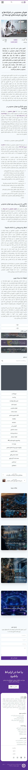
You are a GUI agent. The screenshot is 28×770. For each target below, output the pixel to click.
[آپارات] (25, 758)
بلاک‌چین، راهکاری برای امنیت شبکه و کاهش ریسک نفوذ (14, 609)
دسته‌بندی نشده (14, 433)
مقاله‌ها (14, 419)
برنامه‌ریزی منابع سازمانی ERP (14, 440)
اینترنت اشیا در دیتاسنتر (19, 577)
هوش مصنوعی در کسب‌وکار (10, 209)
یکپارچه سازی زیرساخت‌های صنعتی (14, 447)
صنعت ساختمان (14, 429)
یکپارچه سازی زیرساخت (19, 719)
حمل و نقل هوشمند (14, 401)
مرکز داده (14, 444)
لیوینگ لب (14, 394)
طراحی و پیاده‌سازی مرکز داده (17, 715)
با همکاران (14, 465)
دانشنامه (14, 422)
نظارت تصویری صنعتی (14, 415)
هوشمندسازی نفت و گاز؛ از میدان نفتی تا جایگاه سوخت (15, 544)
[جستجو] (11, 2)
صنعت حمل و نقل (22, 731)
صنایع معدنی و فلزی (22, 729)
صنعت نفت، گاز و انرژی (14, 458)
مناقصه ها (21, 722)
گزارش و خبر (14, 426)
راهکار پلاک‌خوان (20, 717)
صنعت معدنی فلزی (14, 455)
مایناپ (14, 754)
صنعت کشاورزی (14, 451)
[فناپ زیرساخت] (23, 765)
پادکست (14, 397)
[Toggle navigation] (2, 2)
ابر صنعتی (14, 462)
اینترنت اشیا (14, 404)
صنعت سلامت (14, 412)
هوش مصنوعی (11, 111)
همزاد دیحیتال (14, 437)
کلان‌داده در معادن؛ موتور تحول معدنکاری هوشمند (15, 511)
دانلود (14, 751)
